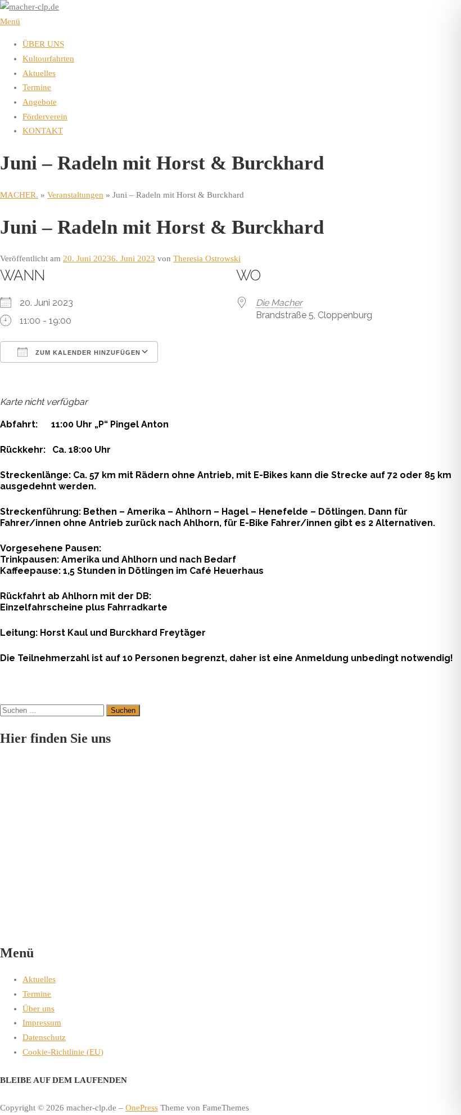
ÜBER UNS (43, 43)
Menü (10, 21)
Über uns (38, 1008)
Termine (36, 87)
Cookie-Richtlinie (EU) (62, 1051)
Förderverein (44, 116)
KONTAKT (42, 130)
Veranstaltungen (75, 194)
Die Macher (279, 302)
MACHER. (19, 194)
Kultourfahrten (48, 58)
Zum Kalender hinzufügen (87, 352)
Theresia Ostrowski (207, 258)
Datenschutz (44, 1037)
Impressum (41, 1022)
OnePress (141, 1107)
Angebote (39, 101)
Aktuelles (39, 73)
